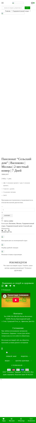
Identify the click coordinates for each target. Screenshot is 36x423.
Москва (18, 223)
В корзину (7, 215)
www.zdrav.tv (16, 336)
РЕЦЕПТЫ (24, 356)
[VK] (2, 230)
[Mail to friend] (5, 230)
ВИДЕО (7, 361)
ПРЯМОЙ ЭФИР (11, 356)
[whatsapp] (8, 230)
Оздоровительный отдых (21, 11)
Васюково (12, 223)
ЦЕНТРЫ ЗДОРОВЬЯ (22, 361)
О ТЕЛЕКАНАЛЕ (16, 365)
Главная (7, 11)
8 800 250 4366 (12, 316)
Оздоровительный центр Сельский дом (19, 226)
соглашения (24, 342)
